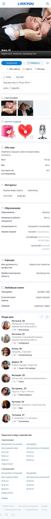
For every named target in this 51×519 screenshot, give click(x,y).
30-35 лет (5, 456)
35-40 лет (30, 456)
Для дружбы (31, 444)
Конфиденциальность (12, 510)
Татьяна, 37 (18, 415)
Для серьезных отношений (38, 448)
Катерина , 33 (19, 388)
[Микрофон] (42, 131)
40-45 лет (5, 460)
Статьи (44, 510)
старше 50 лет (7, 464)
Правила (45, 506)
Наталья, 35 (18, 334)
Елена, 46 (17, 348)
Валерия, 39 (18, 375)
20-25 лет (5, 452)
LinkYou (11, 506)
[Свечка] (9, 131)
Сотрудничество (31, 510)
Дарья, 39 (17, 361)
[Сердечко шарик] (25, 131)
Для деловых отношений (11, 444)
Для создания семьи (9, 448)
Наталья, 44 (18, 320)
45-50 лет (30, 460)
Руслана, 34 (18, 401)
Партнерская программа (28, 506)
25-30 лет (30, 452)
